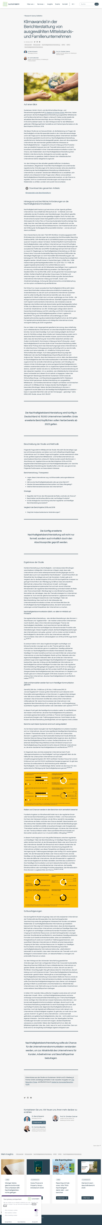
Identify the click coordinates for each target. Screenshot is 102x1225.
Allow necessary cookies (11, 1210)
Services (40, 4)
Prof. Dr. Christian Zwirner (63, 51)
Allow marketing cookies (11, 1215)
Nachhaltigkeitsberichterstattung (51, 45)
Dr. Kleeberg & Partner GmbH (54, 112)
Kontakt (65, 4)
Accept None (8, 1222)
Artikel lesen (61, 1198)
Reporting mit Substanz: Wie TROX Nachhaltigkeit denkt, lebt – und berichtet (63, 1188)
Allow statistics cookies (10, 1212)
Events (57, 4)
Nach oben (96, 1146)
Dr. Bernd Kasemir (32, 51)
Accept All (35, 1222)
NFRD (63, 45)
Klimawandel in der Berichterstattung (38, 193)
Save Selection (21, 1222)
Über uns (30, 4)
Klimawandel (28, 45)
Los (96, 4)
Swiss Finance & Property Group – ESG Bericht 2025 (37, 1185)
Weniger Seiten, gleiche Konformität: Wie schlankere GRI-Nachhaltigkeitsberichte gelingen (12, 1188)
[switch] (36, 1210)
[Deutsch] (73, 4)
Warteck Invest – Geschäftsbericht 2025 (88, 1185)
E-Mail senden (37, 1122)
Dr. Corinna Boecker (33, 58)
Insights (50, 4)
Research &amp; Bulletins (33, 16)
